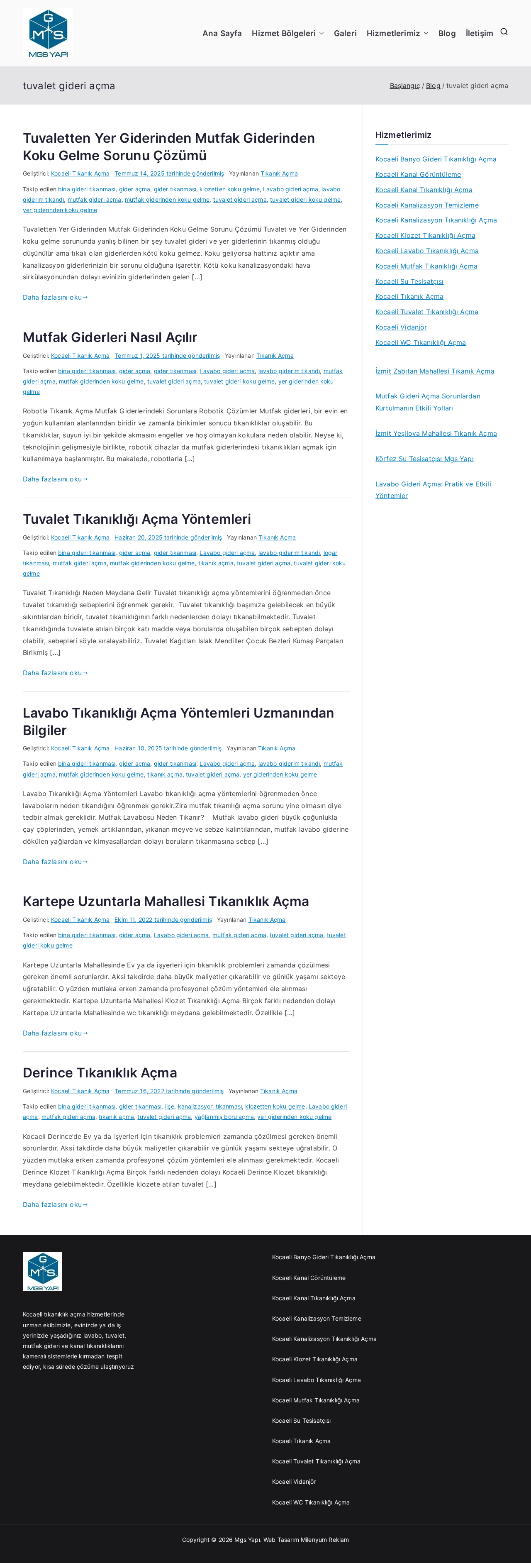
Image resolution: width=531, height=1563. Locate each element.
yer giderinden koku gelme (60, 209)
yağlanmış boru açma (224, 1116)
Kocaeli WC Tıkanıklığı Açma (420, 342)
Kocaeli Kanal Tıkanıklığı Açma (424, 190)
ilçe (170, 1106)
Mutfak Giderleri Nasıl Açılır (110, 337)
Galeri (345, 33)
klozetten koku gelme (229, 189)
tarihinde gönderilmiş (169, 173)
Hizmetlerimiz (393, 33)
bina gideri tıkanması (86, 189)
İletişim (479, 33)
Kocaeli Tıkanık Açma (80, 173)
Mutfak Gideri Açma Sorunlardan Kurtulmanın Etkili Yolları (427, 402)
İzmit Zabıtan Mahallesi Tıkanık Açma (434, 371)
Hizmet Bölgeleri (284, 33)
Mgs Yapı (247, 1539)
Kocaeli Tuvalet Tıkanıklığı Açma (426, 312)
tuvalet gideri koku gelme (305, 199)
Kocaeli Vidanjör (401, 327)
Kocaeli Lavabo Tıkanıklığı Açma (427, 251)
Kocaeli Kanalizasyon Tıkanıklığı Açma (436, 220)
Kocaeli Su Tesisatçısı (409, 281)
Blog (447, 33)
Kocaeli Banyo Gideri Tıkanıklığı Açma (436, 159)
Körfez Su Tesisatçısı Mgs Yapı (424, 458)
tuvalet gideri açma (240, 199)
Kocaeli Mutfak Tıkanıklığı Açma (426, 266)
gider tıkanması (175, 189)
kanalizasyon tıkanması (210, 1106)
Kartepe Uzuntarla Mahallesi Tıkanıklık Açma (166, 901)
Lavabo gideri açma (290, 189)
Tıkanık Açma (279, 173)
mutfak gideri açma (95, 199)
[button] (320, 33)
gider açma (135, 189)
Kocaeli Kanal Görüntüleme (418, 174)
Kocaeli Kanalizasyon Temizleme (427, 205)
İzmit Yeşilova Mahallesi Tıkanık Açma (436, 433)
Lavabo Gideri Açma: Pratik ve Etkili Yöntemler (433, 490)
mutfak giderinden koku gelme (167, 199)
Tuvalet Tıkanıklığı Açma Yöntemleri (137, 519)
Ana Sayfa (222, 33)
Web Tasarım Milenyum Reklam (307, 1539)
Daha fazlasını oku (52, 297)
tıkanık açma (216, 563)
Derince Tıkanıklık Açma (100, 1073)
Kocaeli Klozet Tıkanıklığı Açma (425, 235)
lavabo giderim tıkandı (289, 370)
